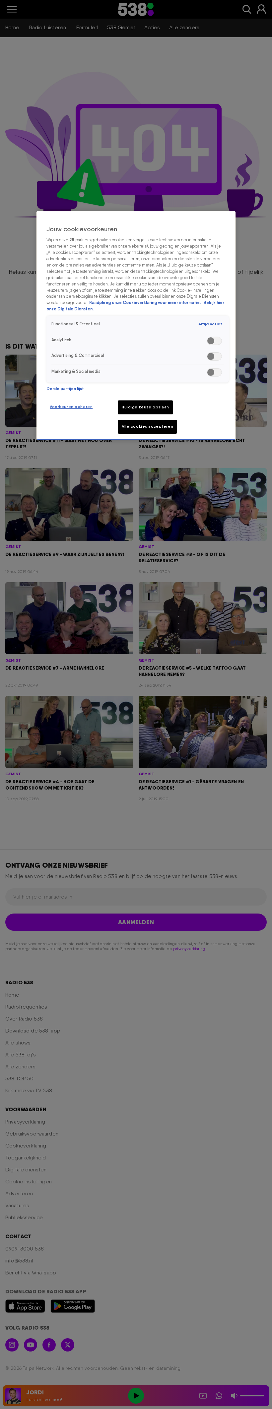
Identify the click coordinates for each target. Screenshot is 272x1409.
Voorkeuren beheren (71, 406)
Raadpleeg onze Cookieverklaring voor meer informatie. (145, 302)
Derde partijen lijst (65, 388)
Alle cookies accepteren (147, 426)
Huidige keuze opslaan (145, 407)
